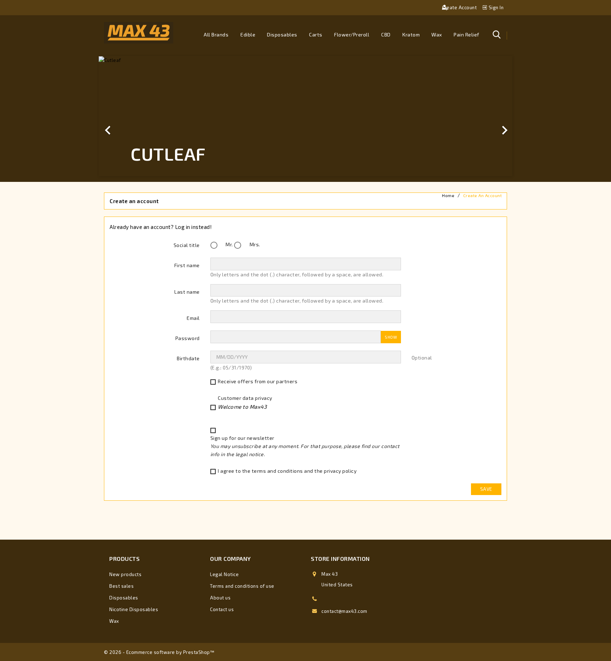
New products (125, 574)
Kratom (411, 34)
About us (220, 597)
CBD (386, 34)
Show (391, 337)
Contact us (222, 609)
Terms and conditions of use (242, 586)
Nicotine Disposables (133, 609)
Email (193, 318)
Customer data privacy (245, 402)
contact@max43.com (344, 611)
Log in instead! (193, 227)
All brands (216, 34)
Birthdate (188, 358)
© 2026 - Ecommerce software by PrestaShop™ (159, 652)
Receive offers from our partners (257, 381)
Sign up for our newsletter (305, 446)
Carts (315, 34)
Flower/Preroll (351, 34)
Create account (460, 7)
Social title (187, 245)
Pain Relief (466, 34)
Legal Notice (224, 574)
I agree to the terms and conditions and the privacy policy (287, 471)
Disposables (282, 34)
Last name (187, 292)
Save (486, 489)
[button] (130, 116)
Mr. (229, 244)
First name (187, 265)
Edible (247, 34)
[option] (305, 116)
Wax (436, 34)
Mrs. (254, 244)
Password (187, 338)
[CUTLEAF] (305, 60)
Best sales (121, 586)
